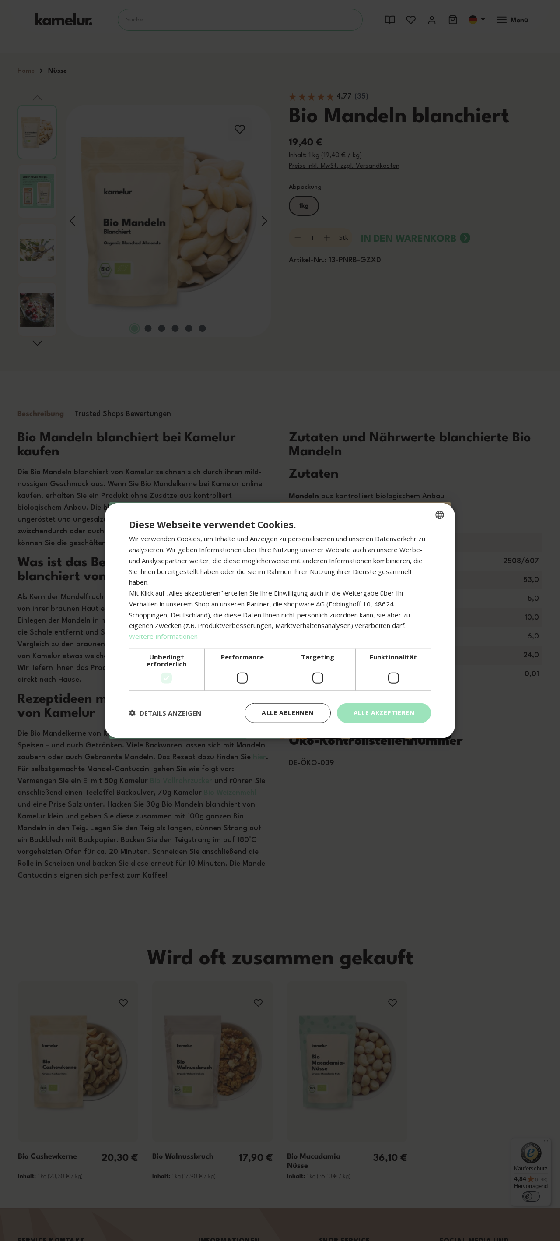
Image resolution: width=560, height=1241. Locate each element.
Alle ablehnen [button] (287, 713)
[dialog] (280, 620)
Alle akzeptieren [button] (384, 713)
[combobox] (439, 515)
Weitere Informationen (163, 636)
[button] (165, 713)
